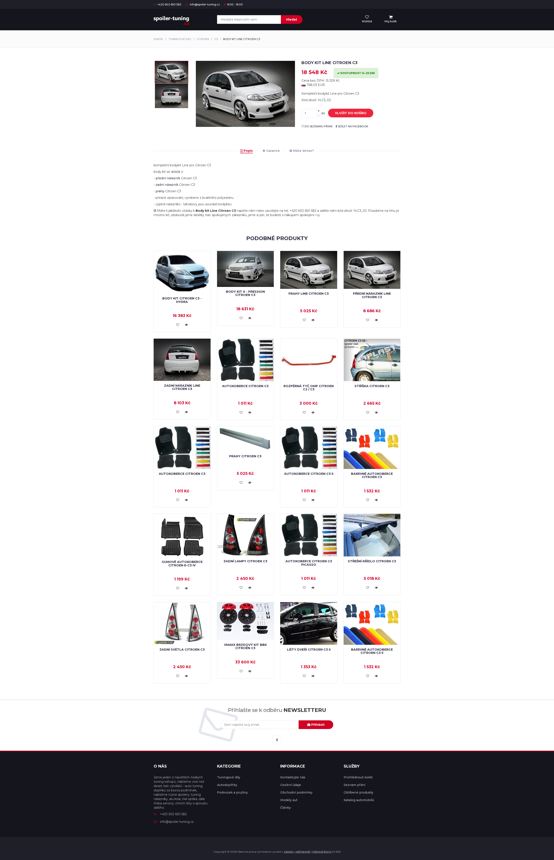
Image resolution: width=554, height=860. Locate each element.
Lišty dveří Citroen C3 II (308, 649)
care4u (288, 851)
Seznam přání (354, 785)
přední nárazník (168, 178)
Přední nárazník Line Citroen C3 (372, 295)
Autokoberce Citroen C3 (245, 386)
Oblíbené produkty (358, 792)
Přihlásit (317, 725)
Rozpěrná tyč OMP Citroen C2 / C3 (308, 387)
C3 (216, 39)
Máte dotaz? (303, 151)
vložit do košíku (350, 113)
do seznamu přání (318, 126)
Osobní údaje (290, 785)
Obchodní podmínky (296, 792)
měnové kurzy (321, 851)
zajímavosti (302, 851)
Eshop (158, 39)
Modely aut (289, 800)
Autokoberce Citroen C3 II (308, 474)
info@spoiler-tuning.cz (204, 4)
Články (285, 808)
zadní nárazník (167, 185)
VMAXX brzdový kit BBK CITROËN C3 (245, 646)
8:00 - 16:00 (235, 4)
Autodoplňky (227, 785)
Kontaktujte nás (292, 777)
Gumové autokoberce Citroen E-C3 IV (182, 563)
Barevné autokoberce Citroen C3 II (372, 651)
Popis (248, 151)
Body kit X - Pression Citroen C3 (245, 293)
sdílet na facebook (352, 126)
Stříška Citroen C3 (372, 386)
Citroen (202, 39)
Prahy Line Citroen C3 (308, 294)
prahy (160, 191)
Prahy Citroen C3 (245, 456)
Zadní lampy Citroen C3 (245, 561)
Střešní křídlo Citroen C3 (372, 561)
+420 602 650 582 (169, 4)
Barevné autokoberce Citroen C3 (372, 475)
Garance (272, 151)
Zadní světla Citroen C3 (182, 649)
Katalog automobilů (359, 800)
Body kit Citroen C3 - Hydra (182, 300)
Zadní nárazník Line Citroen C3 (182, 387)
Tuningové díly (179, 39)
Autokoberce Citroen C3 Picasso (308, 562)
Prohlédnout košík (358, 777)
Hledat (291, 19)
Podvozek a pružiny (232, 792)
